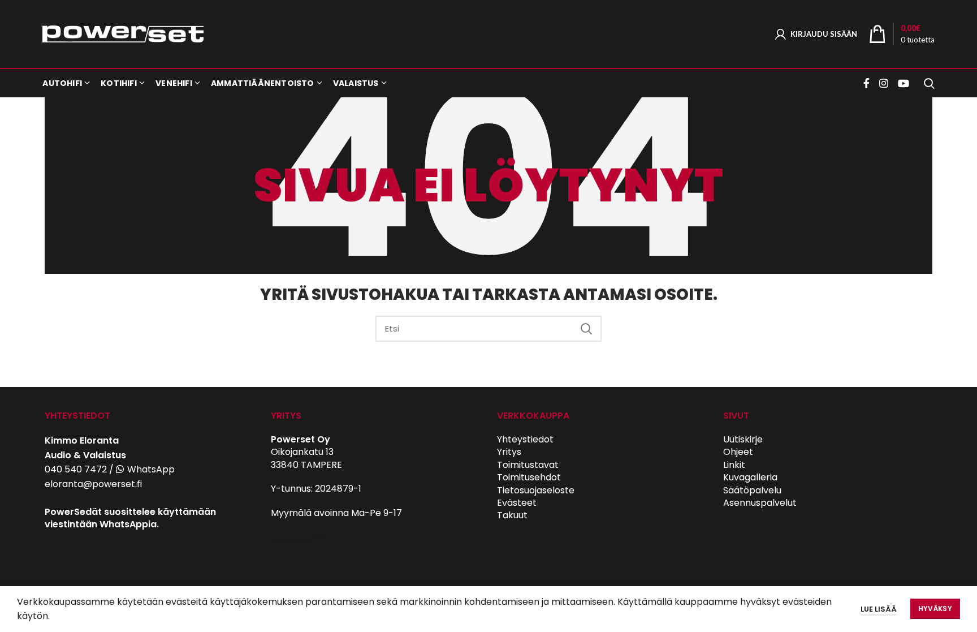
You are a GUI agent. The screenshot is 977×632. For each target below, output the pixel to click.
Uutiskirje (743, 439)
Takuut (512, 515)
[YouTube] (903, 83)
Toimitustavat (528, 464)
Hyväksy (935, 608)
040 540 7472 (76, 469)
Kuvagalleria (750, 477)
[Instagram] (884, 83)
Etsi (586, 329)
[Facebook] (868, 83)
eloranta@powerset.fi (93, 484)
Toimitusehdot (529, 477)
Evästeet (517, 502)
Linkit (734, 464)
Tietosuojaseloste (535, 490)
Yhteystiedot (525, 439)
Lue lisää (879, 609)
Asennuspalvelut (760, 502)
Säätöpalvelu (752, 490)
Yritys (509, 451)
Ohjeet (738, 451)
